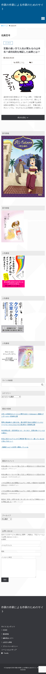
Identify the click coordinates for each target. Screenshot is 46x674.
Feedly (6, 653)
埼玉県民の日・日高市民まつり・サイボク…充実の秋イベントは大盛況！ (23, 432)
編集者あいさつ (8, 638)
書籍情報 (6, 634)
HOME (5, 630)
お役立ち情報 (7, 642)
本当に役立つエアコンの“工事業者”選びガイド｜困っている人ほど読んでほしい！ (22, 440)
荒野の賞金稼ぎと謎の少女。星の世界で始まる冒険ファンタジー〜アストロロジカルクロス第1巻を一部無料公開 (22, 423)
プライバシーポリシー (10, 646)
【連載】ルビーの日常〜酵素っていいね (14, 447)
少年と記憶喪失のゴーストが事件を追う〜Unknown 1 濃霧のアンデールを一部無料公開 (22, 415)
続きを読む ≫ (23, 117)
